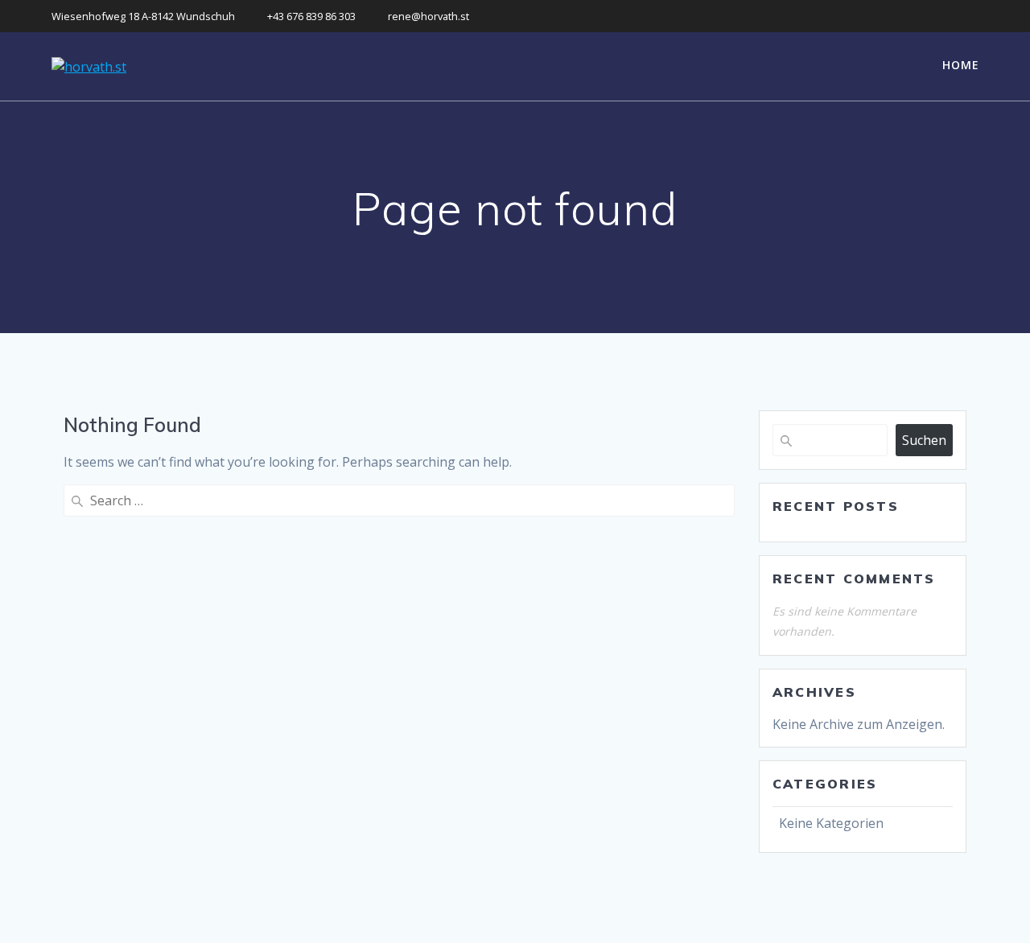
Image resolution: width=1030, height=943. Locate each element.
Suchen (924, 440)
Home (960, 64)
